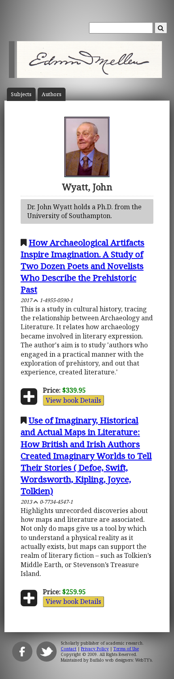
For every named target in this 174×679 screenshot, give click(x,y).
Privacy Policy (95, 649)
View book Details (73, 400)
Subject (21, 94)
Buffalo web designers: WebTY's (121, 660)
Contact (68, 649)
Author (52, 94)
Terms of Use (126, 649)
